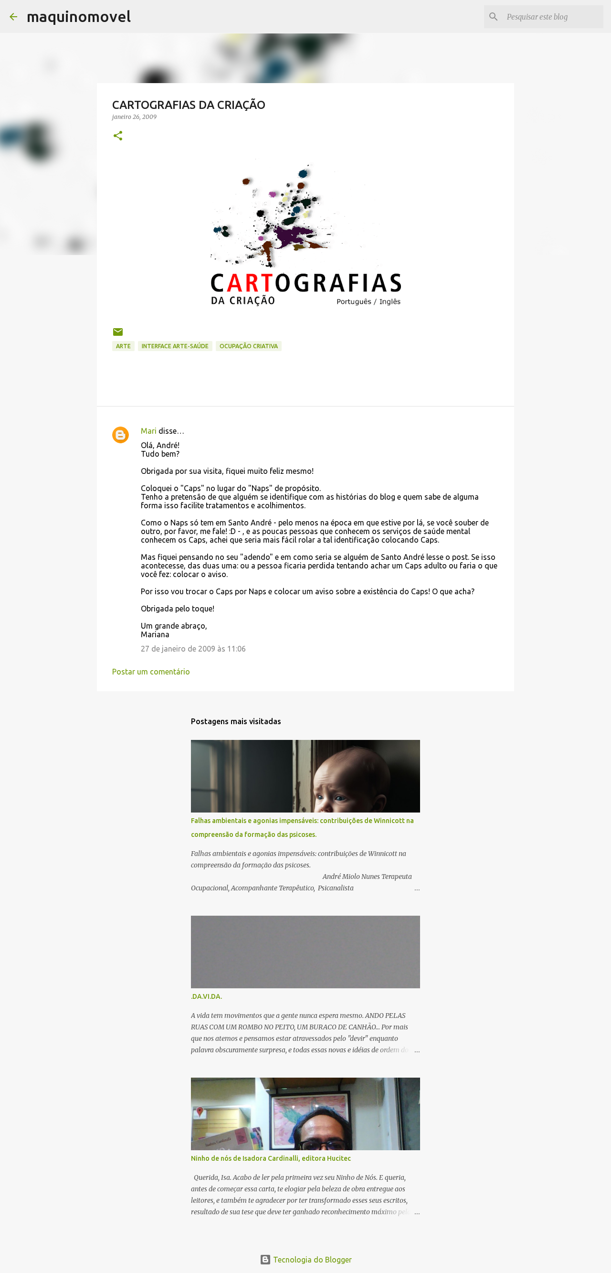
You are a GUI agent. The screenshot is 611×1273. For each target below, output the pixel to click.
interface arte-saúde (175, 346)
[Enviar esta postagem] (118, 335)
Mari (149, 431)
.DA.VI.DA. (206, 996)
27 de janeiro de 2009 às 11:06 (193, 648)
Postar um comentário (151, 671)
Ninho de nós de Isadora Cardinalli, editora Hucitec (271, 1158)
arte (123, 346)
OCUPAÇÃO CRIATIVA (249, 346)
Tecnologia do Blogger (311, 1259)
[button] (118, 136)
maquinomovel (79, 16)
